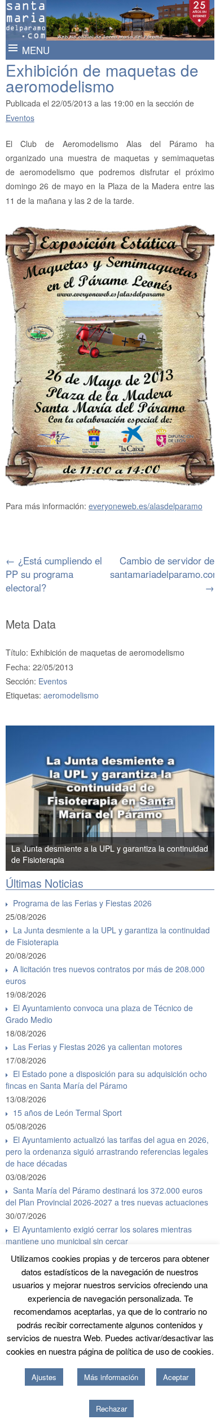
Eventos (20, 117)
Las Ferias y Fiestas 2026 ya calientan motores (97, 1046)
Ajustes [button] (44, 1377)
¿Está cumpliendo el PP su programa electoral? (54, 574)
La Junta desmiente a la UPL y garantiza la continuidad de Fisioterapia (108, 935)
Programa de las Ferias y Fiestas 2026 (82, 903)
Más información (111, 1377)
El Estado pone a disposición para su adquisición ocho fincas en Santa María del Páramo (106, 1079)
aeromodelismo (71, 695)
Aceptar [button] (175, 1377)
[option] (110, 798)
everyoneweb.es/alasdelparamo (146, 505)
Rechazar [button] (111, 1408)
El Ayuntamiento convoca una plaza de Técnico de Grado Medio (99, 1013)
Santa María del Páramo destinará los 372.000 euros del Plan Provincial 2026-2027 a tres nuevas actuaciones (107, 1196)
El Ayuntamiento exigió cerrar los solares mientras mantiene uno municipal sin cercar (99, 1235)
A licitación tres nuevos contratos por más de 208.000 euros (105, 974)
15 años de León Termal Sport (67, 1112)
